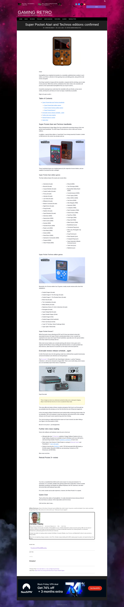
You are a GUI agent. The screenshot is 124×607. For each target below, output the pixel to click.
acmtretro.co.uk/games (65, 439)
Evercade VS (44, 359)
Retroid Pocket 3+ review (48, 117)
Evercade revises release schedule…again (53, 112)
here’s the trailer (54, 444)
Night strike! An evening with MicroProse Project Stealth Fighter (49, 570)
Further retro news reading (49, 115)
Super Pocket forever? (49, 110)
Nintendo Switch (75, 442)
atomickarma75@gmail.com (50, 526)
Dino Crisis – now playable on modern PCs (28, 4)
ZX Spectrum (55, 436)
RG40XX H (57, 446)
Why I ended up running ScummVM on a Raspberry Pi (49, 4)
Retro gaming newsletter (74, 27)
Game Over (45, 120)
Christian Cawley (49, 27)
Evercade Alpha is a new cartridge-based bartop (48, 568)
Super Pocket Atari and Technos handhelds (53, 102)
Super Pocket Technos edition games (53, 107)
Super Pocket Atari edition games (52, 105)
